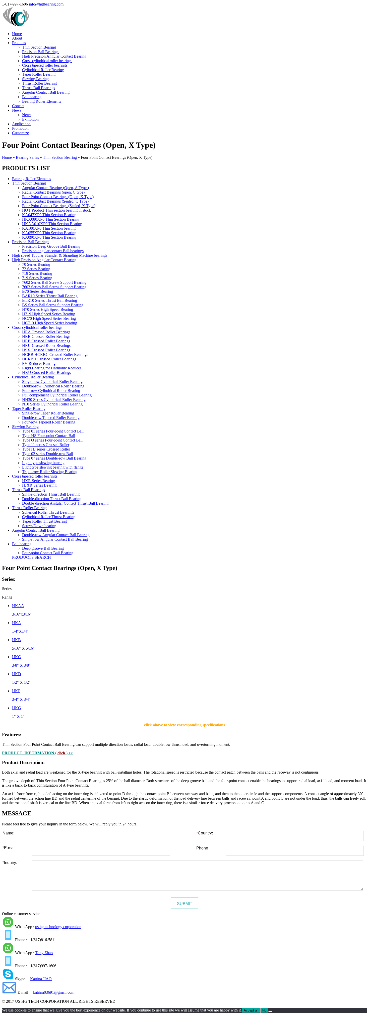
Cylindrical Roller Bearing (43, 70)
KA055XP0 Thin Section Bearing (49, 233)
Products (19, 43)
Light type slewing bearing (43, 463)
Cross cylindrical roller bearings (47, 61)
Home (17, 34)
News (16, 110)
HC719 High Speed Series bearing (49, 323)
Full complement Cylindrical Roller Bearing (57, 395)
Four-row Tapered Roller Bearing (48, 422)
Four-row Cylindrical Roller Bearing (51, 390)
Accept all (251, 1010)
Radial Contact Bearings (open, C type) (53, 192)
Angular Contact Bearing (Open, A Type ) (55, 188)
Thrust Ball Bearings (38, 88)
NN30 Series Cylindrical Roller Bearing (54, 399)
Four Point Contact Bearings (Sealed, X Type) (58, 206)
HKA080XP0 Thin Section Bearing (50, 219)
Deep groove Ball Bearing (43, 548)
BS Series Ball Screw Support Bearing (52, 305)
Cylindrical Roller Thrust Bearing (48, 517)
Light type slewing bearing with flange (52, 467)
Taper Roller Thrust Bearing (44, 521)
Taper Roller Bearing (38, 74)
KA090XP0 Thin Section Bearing (49, 237)
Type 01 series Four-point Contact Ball (53, 431)
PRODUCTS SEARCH (31, 557)
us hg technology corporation (58, 927)
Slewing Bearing (35, 79)
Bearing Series (27, 157)
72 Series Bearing (36, 269)
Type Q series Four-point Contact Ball (52, 440)
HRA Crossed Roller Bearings (46, 332)
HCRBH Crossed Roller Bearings (49, 359)
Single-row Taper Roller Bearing (48, 413)
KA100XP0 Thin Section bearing (49, 228)
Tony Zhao (44, 953)
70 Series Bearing (36, 264)
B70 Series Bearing (37, 291)
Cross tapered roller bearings (44, 65)
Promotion (20, 128)
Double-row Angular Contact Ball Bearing (56, 535)
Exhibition (30, 119)
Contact (18, 106)
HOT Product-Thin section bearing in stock (56, 210)
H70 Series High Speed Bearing (47, 309)
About (17, 38)
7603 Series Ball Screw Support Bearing (54, 287)
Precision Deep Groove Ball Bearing (51, 246)
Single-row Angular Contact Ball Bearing (55, 539)
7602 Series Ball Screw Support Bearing (54, 282)
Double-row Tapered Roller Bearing (51, 417)
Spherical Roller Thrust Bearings (48, 512)
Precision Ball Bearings (40, 52)
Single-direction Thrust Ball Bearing (51, 494)
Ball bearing (31, 97)
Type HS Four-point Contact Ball (48, 435)
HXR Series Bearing (38, 481)
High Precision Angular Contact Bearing (54, 56)
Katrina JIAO (41, 979)
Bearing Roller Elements (41, 101)
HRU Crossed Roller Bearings (46, 345)
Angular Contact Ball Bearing (46, 92)
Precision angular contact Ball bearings (53, 251)
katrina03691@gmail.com (53, 992)
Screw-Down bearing (39, 526)
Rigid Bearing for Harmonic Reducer (51, 368)
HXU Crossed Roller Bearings (46, 372)
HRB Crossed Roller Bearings (46, 336)
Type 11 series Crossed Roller (45, 445)
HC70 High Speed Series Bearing (49, 318)
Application (21, 124)
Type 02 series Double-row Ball (47, 454)
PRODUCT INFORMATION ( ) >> (37, 753)
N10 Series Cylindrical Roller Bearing (52, 404)
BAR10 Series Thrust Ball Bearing (50, 296)
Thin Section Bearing (39, 47)
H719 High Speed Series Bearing (48, 314)
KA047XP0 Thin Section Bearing (49, 215)
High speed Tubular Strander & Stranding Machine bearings (59, 255)
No (264, 1010)
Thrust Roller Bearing (39, 83)
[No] (270, 1011)
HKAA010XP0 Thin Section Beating (52, 224)
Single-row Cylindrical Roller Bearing (52, 381)
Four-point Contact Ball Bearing (47, 553)
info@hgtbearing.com (46, 4)
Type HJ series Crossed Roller (46, 449)
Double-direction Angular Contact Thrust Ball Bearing (65, 503)
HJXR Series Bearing (39, 485)
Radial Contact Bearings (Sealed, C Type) (55, 201)
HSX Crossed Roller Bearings (46, 350)
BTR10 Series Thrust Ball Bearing (49, 300)
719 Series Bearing (37, 278)
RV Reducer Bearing (38, 363)
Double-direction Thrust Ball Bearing (51, 499)
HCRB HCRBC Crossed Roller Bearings (55, 354)
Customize (20, 133)
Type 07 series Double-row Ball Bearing (54, 458)
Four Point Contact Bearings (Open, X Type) (58, 197)
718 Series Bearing (37, 273)
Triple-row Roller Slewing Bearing (49, 472)
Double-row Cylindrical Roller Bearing (53, 386)
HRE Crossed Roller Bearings (46, 341)
